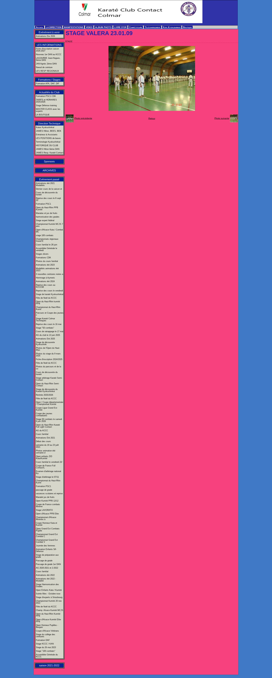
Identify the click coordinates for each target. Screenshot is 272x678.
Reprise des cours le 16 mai (48, 324)
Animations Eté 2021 (45, 438)
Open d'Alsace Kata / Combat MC (49, 231)
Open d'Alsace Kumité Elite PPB (48, 620)
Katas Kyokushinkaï (45, 127)
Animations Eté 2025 (45, 339)
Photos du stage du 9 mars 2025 (48, 354)
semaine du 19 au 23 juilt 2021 (47, 446)
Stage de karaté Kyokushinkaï (49, 294)
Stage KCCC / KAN (45, 644)
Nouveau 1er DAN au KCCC (48, 54)
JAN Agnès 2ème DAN (46, 64)
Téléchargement (152, 27)
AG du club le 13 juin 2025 (48, 335)
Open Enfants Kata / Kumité (49, 590)
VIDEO (89, 27)
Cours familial (42, 434)
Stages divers (42, 254)
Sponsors (49, 161)
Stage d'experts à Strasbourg (49, 597)
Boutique (187, 27)
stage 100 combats (44, 235)
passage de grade (44, 490)
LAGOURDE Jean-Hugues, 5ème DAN (48, 59)
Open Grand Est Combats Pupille (48, 529)
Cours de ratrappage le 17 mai (49, 331)
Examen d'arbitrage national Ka (48, 472)
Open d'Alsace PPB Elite (47, 513)
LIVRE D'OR (120, 27)
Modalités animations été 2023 (47, 269)
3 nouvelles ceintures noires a (49, 274)
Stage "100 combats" (45, 651)
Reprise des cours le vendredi (49, 290)
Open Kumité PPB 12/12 (47, 501)
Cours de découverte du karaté (47, 193)
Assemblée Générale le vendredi (46, 249)
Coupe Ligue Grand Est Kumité (46, 409)
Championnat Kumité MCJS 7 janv (49, 225)
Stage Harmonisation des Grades (47, 585)
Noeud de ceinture (44, 67)
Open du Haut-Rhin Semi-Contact (47, 384)
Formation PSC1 (43, 204)
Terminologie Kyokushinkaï (48, 142)
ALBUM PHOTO (103, 27)
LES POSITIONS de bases (48, 138)
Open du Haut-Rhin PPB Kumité (47, 208)
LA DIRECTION (53, 27)
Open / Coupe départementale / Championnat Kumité (49, 403)
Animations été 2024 (45, 281)
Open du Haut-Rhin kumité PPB (48, 302)
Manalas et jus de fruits (46, 213)
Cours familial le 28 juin (46, 244)
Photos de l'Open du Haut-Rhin (48, 349)
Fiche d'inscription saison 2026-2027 (47, 50)
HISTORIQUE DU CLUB (47, 145)
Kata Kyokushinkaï (172, 27)
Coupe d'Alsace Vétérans (47, 631)
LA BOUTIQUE (43, 115)
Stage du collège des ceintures (45, 635)
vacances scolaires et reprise (49, 493)
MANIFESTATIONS (73, 27)
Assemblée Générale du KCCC (47, 655)
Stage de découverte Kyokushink (45, 343)
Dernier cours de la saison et (49, 189)
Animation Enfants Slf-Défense (46, 550)
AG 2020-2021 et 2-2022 (47, 568)
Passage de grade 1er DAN (48, 564)
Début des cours (43, 441)
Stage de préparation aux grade (47, 556)
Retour (151, 118)
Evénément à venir (49, 32)
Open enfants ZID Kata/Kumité (44, 457)
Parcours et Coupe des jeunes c (49, 314)
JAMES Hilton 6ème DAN (47, 149)
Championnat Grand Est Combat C (47, 535)
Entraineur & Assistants (46, 134)
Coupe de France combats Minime (48, 505)
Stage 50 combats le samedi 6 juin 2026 (49, 420)
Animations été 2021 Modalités (45, 184)
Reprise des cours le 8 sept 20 (48, 199)
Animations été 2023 (45, 265)
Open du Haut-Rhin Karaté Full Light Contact (48, 426)
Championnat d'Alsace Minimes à (46, 518)
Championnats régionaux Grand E (47, 240)
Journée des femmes (45, 545)
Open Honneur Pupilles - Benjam (47, 626)
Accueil (39, 27)
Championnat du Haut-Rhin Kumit (48, 308)
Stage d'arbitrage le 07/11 (47, 477)
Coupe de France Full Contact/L (45, 466)
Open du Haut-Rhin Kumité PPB (48, 615)
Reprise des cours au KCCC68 (45, 286)
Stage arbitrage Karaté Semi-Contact (49, 379)
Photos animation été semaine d (45, 451)
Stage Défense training (46, 105)
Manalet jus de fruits (45, 497)
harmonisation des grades (47, 217)
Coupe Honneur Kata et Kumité (46, 524)
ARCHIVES (49, 170)
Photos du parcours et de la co (48, 367)
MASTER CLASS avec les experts (48, 110)
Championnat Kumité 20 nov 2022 (49, 602)
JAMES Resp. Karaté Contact (49, 153)
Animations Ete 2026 (45, 36)
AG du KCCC (42, 430)
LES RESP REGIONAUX (47, 71)
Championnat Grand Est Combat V (47, 541)
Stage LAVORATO (44, 510)
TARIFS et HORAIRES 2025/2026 (46, 101)
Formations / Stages (49, 79)
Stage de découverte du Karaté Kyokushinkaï (47, 390)
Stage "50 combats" (45, 328)
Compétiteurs (135, 27)
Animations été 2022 (45, 575)
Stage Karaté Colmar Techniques (45, 319)
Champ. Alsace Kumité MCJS (49, 610)
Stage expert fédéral (45, 220)
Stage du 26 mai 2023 (46, 647)
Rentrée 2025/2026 (44, 395)
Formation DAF (43, 640)
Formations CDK (43, 257)
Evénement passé (49, 179)
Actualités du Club (49, 92)
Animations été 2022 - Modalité (46, 580)
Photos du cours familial (47, 261)
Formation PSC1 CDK (46, 96)
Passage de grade (44, 560)
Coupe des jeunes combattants (44, 414)
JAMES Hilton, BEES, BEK (48, 131)
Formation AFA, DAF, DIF (47, 83)
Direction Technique (49, 123)
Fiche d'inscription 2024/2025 (49, 359)
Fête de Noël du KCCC (46, 298)
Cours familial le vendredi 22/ (49, 462)
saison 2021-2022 (49, 665)
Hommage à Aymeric (45, 278)
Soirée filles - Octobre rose (48, 593)
